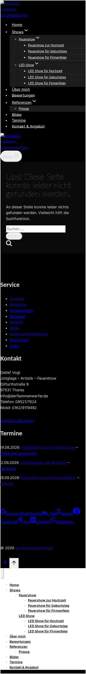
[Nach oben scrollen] (4, 563)
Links (14, 345)
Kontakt (16, 322)
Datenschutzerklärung (29, 334)
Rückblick (18, 304)
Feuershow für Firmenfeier (47, 57)
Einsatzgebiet (21, 310)
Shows (15, 590)
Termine (19, 120)
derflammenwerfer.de (34, 548)
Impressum (19, 339)
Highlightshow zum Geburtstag (48, 447)
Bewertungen (23, 95)
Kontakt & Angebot (28, 126)
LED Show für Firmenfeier (47, 83)
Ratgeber (17, 316)
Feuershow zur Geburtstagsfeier (48, 477)
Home (17, 24)
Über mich (21, 89)
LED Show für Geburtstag (47, 77)
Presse (24, 108)
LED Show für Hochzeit (45, 71)
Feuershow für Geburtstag (47, 51)
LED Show (27, 616)
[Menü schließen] (2, 573)
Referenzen (19, 647)
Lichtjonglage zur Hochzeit (43, 462)
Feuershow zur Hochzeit (46, 45)
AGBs (14, 328)
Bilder (17, 114)
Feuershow (27, 595)
